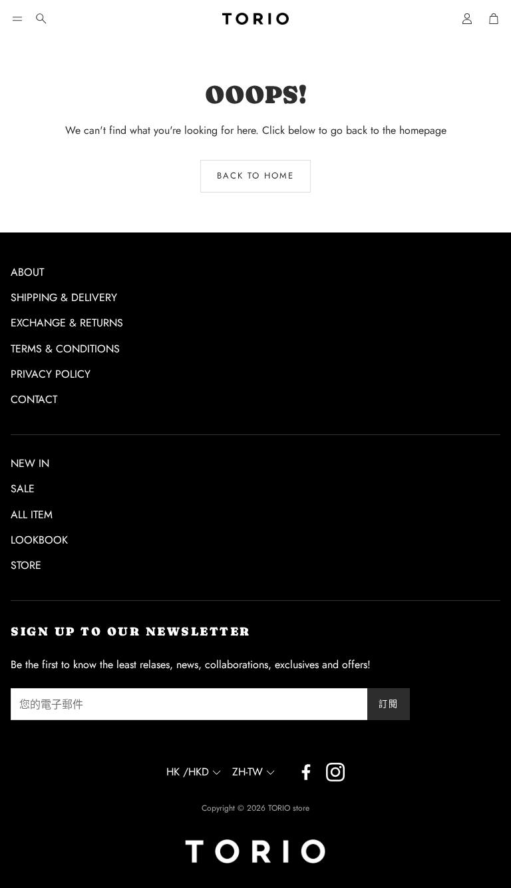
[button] (17, 18)
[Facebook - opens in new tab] (306, 772)
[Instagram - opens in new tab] (335, 772)
